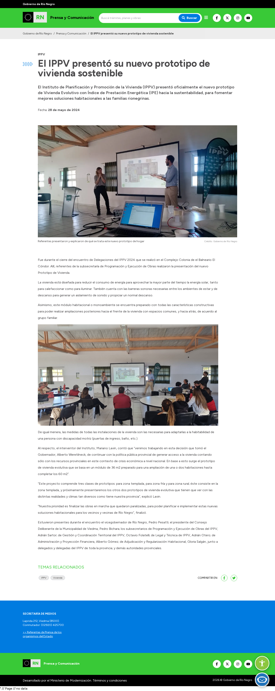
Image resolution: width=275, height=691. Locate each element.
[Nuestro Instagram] (238, 18)
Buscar (192, 18)
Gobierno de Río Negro (37, 33)
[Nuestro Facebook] (217, 18)
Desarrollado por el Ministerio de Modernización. (57, 680)
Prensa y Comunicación (71, 33)
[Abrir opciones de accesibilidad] (262, 663)
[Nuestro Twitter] (227, 18)
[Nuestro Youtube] (248, 18)
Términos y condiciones (110, 680)
